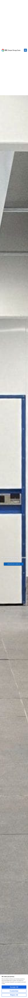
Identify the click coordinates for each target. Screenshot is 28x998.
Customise (14, 991)
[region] (14, 986)
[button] (25, 50)
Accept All (14, 987)
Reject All (14, 995)
